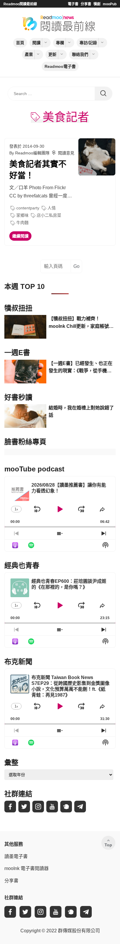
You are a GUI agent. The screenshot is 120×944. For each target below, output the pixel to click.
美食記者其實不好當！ (37, 170)
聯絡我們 (80, 54)
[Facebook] (10, 806)
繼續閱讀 (20, 236)
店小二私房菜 (49, 215)
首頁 (20, 42)
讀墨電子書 (16, 856)
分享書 (86, 4)
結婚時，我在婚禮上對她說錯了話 (81, 411)
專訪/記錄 (88, 42)
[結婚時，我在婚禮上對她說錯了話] (25, 416)
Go (76, 266)
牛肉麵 (22, 222)
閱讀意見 (66, 153)
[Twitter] (24, 806)
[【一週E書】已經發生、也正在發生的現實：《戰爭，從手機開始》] (25, 371)
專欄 (60, 42)
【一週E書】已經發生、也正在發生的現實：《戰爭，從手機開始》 (80, 368)
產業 (29, 54)
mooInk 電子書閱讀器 (26, 868)
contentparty (27, 208)
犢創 (96, 4)
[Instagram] (38, 806)
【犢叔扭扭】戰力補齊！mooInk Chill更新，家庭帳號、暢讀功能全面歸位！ (81, 323)
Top (108, 845)
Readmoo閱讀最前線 (20, 4)
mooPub (110, 4)
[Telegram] (80, 806)
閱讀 (36, 42)
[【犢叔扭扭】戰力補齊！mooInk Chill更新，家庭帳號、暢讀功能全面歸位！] (25, 327)
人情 (51, 208)
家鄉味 (22, 215)
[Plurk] (66, 806)
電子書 (73, 4)
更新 (52, 54)
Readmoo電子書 (60, 66)
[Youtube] (52, 806)
